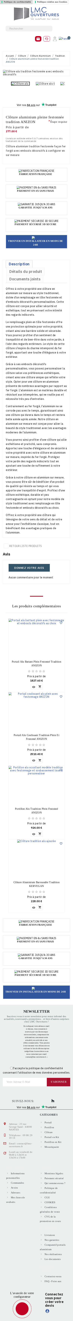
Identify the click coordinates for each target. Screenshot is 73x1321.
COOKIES (50, 1202)
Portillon (49, 1127)
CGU (47, 1197)
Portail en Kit (52, 1137)
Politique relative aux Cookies (52, 2)
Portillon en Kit (53, 1142)
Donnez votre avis (29, 568)
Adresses (15, 1192)
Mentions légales (54, 1173)
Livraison (50, 1235)
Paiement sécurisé (54, 1178)
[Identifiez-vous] (55, 38)
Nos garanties (52, 1240)
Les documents (53, 1259)
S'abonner (58, 1081)
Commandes (17, 1182)
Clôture (49, 1132)
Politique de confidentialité (17, 2)
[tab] (19, 264)
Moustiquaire (52, 1146)
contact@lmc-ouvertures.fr (20, 1145)
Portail (48, 1122)
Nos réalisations (53, 1254)
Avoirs (14, 1187)
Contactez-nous (53, 1276)
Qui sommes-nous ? (55, 1183)
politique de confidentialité (46, 1068)
